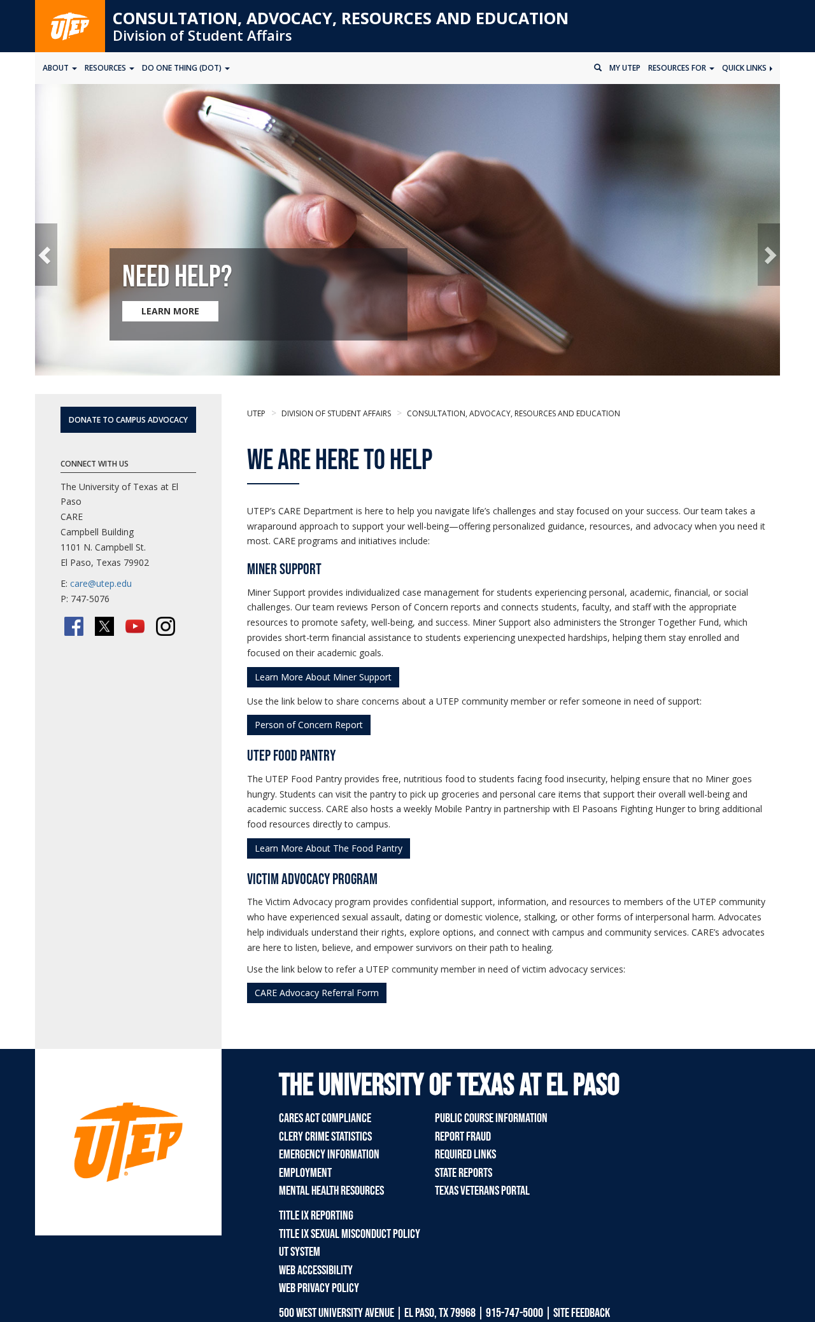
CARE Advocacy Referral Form (317, 993)
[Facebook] (73, 626)
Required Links (465, 1154)
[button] (46, 254)
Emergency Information (329, 1154)
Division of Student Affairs (202, 35)
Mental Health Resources (331, 1191)
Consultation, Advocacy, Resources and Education (341, 18)
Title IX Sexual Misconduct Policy (349, 1234)
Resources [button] (106, 67)
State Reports (463, 1173)
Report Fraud (463, 1136)
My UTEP (625, 67)
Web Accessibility (316, 1270)
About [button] (57, 67)
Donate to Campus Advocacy (128, 419)
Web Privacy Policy (319, 1288)
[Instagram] (165, 626)
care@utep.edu (101, 583)
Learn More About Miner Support (323, 677)
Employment (305, 1173)
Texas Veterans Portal (482, 1191)
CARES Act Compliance (325, 1118)
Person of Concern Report (309, 725)
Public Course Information (491, 1118)
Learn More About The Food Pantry (328, 848)
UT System (299, 1252)
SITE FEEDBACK (581, 1313)
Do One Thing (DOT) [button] (182, 67)
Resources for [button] (678, 67)
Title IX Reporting (316, 1215)
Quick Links (745, 67)
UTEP (256, 413)
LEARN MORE (170, 311)
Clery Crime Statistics (325, 1136)
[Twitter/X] (104, 626)
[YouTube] (135, 626)
